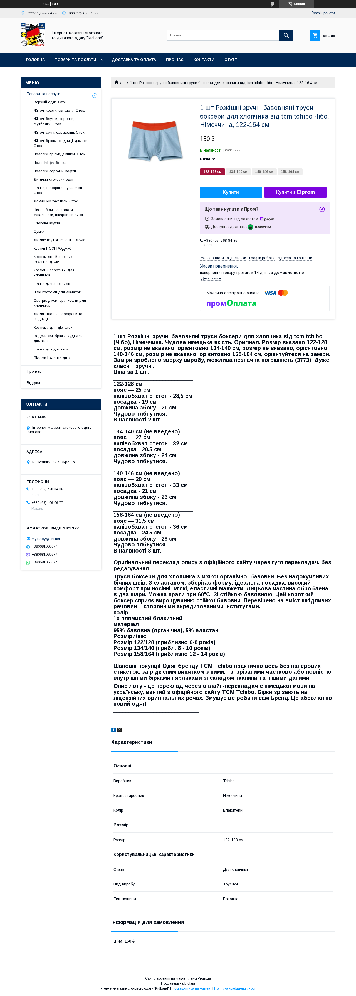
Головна (35, 60)
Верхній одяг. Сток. (50, 102)
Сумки (39, 231)
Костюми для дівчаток (53, 327)
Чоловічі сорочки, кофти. (55, 171)
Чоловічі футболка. (50, 163)
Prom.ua (204, 978)
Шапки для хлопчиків (52, 284)
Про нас (175, 60)
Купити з (285, 192)
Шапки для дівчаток (51, 349)
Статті (231, 60)
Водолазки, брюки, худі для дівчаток (58, 338)
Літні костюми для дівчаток (57, 292)
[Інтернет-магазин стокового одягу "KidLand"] (33, 45)
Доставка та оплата (134, 60)
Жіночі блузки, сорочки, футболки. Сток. (54, 121)
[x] (119, 730)
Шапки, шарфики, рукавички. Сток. (58, 190)
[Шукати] (286, 35)
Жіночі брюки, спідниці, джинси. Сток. (61, 143)
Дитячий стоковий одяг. (54, 179)
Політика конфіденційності (235, 988)
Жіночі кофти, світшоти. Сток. (59, 110)
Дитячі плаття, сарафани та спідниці (58, 316)
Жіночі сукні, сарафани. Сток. (59, 132)
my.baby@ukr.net (46, 538)
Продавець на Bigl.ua (178, 983)
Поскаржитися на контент (192, 988)
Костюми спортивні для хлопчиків (54, 272)
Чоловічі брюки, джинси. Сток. (60, 154)
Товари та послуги (75, 60)
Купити (231, 192)
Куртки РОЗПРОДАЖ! (52, 248)
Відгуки (33, 383)
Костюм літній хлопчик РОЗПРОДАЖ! (53, 259)
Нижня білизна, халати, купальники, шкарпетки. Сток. (59, 212)
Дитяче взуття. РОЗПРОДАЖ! (59, 240)
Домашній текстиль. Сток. (56, 201)
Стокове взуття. (47, 223)
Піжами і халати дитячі (53, 357)
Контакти (204, 60)
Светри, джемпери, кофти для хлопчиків (60, 303)
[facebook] (113, 730)
